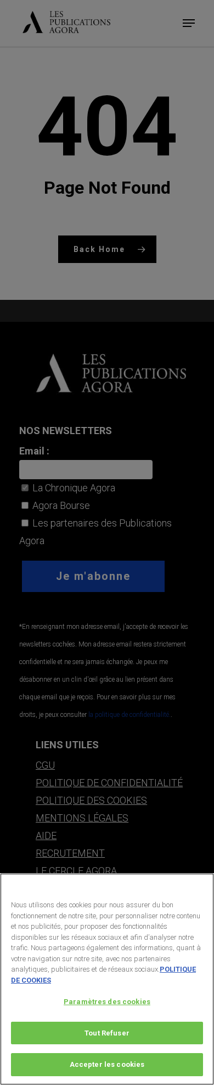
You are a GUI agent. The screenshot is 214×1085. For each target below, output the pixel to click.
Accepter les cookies (107, 1064)
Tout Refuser (107, 1033)
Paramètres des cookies (107, 1002)
